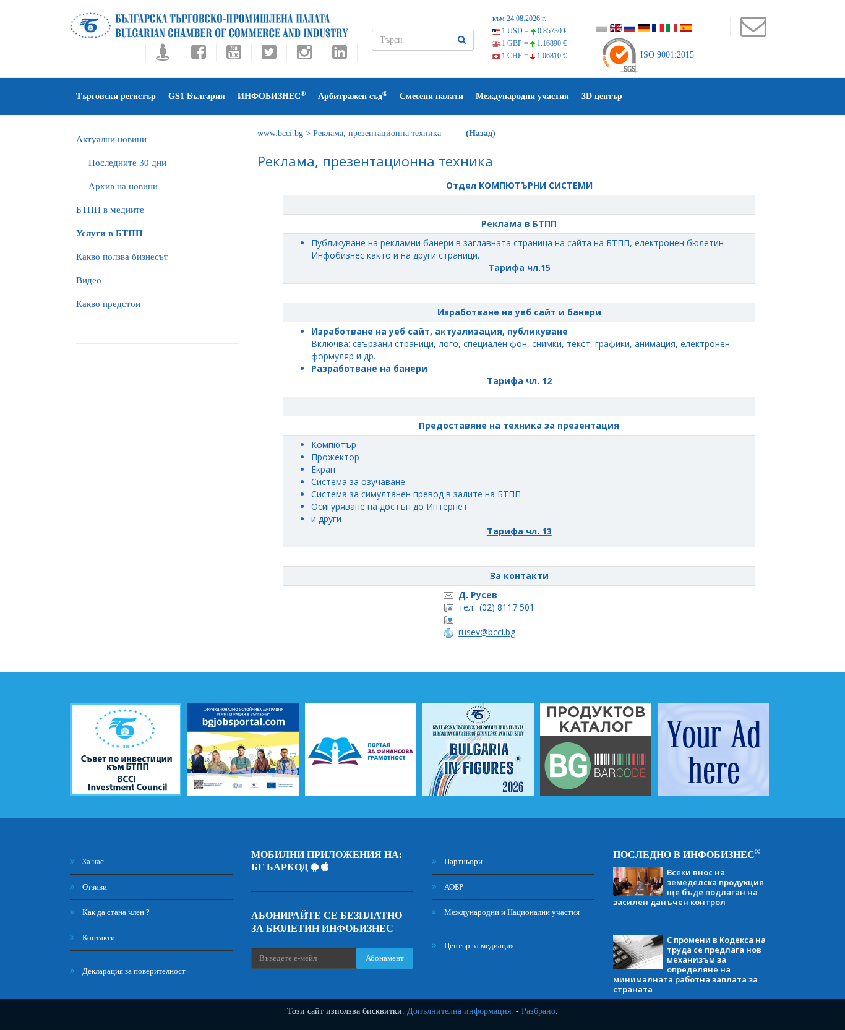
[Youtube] (233, 55)
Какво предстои (108, 304)
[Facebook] (198, 55)
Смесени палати (431, 96)
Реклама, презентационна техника (377, 133)
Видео (88, 280)
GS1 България (196, 96)
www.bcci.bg (280, 133)
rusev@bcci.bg (486, 632)
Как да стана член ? (115, 912)
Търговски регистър (116, 96)
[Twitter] (268, 55)
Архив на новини (123, 186)
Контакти (97, 937)
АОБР (452, 886)
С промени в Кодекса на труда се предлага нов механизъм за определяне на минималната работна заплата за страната (689, 964)
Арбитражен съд (352, 95)
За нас (92, 861)
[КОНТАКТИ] (753, 32)
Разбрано (538, 1011)
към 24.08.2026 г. (519, 18)
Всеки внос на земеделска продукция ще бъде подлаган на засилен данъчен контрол (688, 887)
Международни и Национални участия (511, 912)
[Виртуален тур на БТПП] (163, 55)
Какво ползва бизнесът (122, 257)
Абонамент (385, 958)
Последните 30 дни (127, 163)
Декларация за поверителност (133, 971)
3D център (601, 96)
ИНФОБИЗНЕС (272, 95)
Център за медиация (478, 945)
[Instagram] (304, 55)
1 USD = (533, 31)
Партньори (462, 861)
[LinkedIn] (340, 55)
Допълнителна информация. (460, 1011)
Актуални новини (111, 139)
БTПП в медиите (110, 210)
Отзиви (93, 886)
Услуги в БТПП (109, 233)
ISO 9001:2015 (666, 54)
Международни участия (522, 96)
